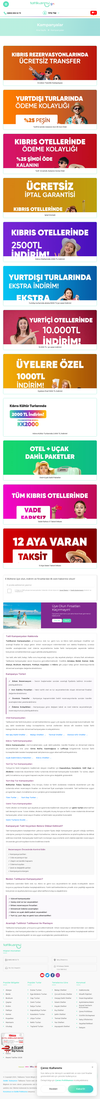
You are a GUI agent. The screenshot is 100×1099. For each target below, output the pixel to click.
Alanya (8, 990)
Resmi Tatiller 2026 (14, 1058)
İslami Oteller (60, 1002)
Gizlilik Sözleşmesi (87, 1015)
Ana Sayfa (41, 30)
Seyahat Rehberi (86, 1024)
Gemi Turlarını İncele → (17, 820)
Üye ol (67, 620)
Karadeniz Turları (37, 1014)
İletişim (82, 1028)
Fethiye (9, 1010)
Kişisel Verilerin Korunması (85, 1006)
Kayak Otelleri (61, 1006)
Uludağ (9, 1026)
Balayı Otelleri (61, 990)
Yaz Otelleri (59, 1022)
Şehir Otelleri (60, 1014)
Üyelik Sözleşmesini (76, 590)
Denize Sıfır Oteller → (77, 735)
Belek (8, 994)
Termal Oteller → (57, 735)
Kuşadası (10, 1018)
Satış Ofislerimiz (86, 1019)
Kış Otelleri (59, 1010)
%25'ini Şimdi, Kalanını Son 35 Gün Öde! (50, 127)
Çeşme (8, 1002)
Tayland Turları (36, 1026)
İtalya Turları (35, 1006)
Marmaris (10, 1022)
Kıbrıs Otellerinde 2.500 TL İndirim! (50, 259)
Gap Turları (35, 998)
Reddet (53, 1089)
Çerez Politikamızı (64, 1080)
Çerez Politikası (85, 1011)
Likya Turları (35, 1018)
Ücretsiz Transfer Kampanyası (50, 83)
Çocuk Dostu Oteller (63, 994)
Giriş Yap (57, 620)
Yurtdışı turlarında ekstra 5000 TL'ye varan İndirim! (50, 303)
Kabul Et (80, 1089)
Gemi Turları (35, 1002)
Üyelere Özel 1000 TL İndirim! (50, 391)
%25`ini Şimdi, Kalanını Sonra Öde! (50, 171)
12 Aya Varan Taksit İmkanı (50, 566)
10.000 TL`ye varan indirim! (50, 347)
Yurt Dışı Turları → (29, 797)
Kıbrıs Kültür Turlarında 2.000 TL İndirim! (50, 434)
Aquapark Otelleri (62, 1026)
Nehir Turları (35, 1022)
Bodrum (9, 998)
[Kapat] (92, 1067)
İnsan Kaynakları (86, 998)
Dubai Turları (36, 990)
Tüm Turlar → (12, 797)
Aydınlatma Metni (86, 1002)
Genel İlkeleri (64, 590)
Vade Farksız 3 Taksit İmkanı (50, 522)
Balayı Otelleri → (38, 735)
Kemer (8, 1014)
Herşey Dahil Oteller (63, 998)
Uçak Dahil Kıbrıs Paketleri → (19, 758)
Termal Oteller (61, 1018)
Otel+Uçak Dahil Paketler (50, 478)
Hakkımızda (84, 990)
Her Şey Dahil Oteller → (17, 735)
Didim (8, 1006)
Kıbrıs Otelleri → (43, 758)
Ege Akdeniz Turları (38, 994)
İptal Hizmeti (50, 215)
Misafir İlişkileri (85, 994)
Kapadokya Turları (38, 1010)
